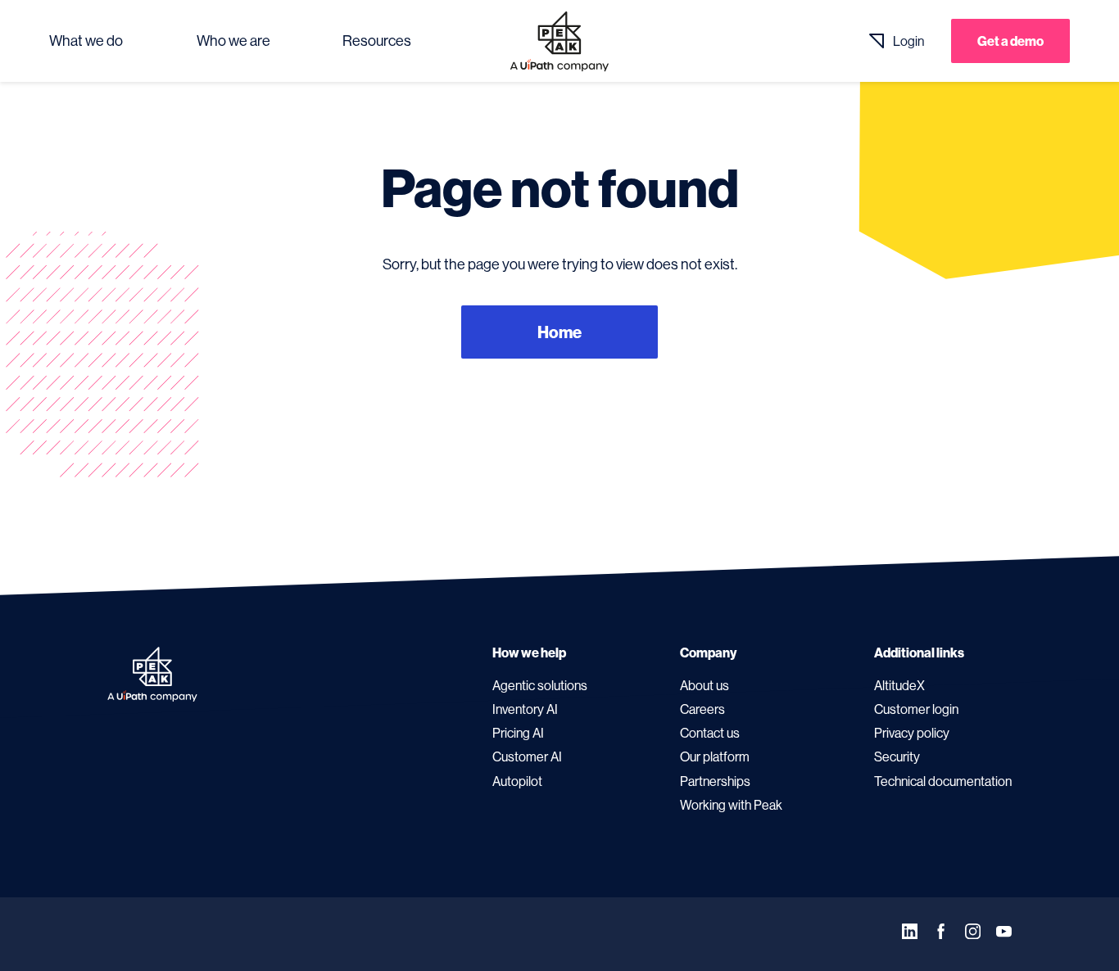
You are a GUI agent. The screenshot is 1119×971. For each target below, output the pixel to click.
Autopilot (517, 781)
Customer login (916, 709)
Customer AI (527, 756)
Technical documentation (943, 781)
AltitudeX (899, 685)
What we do (86, 41)
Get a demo (1010, 41)
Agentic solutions (539, 685)
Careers (702, 709)
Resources (376, 41)
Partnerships (715, 781)
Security (897, 756)
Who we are (233, 41)
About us (704, 685)
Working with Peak (731, 805)
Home (559, 332)
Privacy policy (911, 733)
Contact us (710, 733)
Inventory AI (525, 709)
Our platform (715, 756)
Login (908, 41)
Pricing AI (518, 733)
